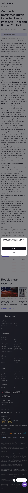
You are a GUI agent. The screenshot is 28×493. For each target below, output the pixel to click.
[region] (14, 247)
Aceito (14, 248)
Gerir (14, 252)
